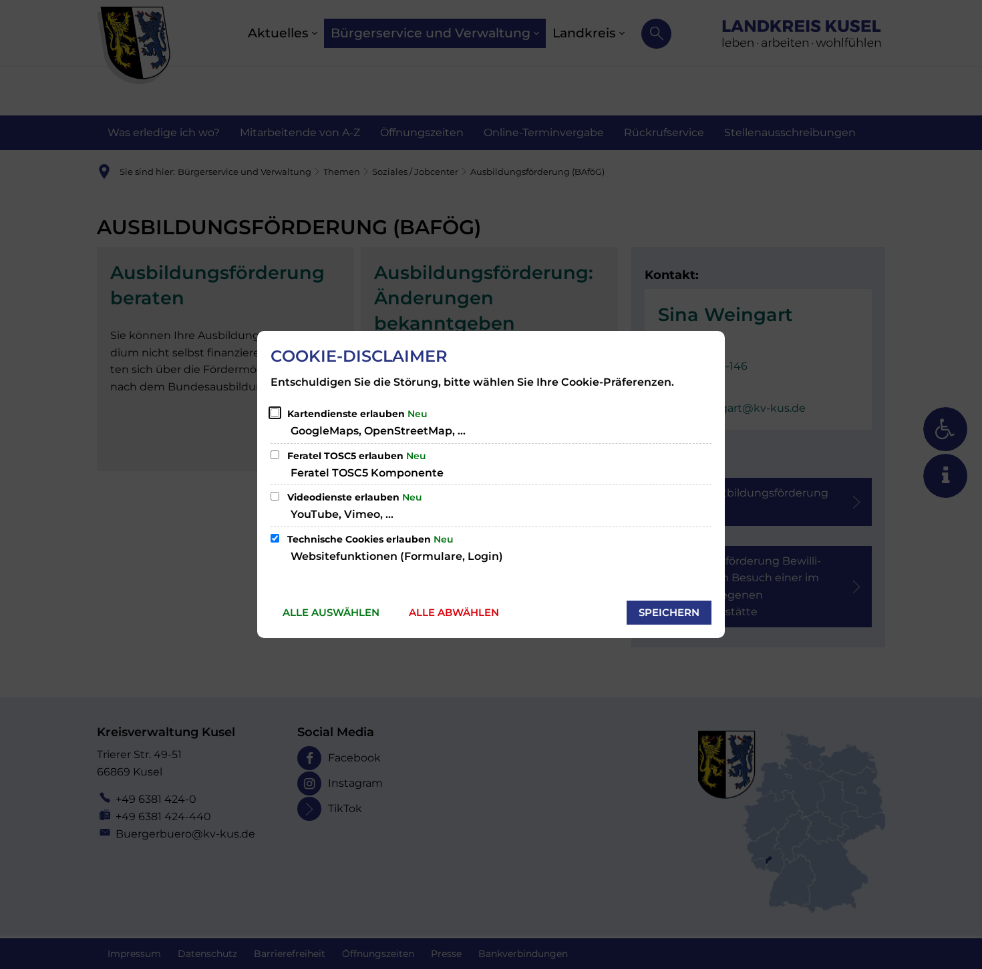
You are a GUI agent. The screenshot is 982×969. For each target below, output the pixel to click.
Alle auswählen (331, 612)
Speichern (669, 612)
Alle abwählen (454, 612)
